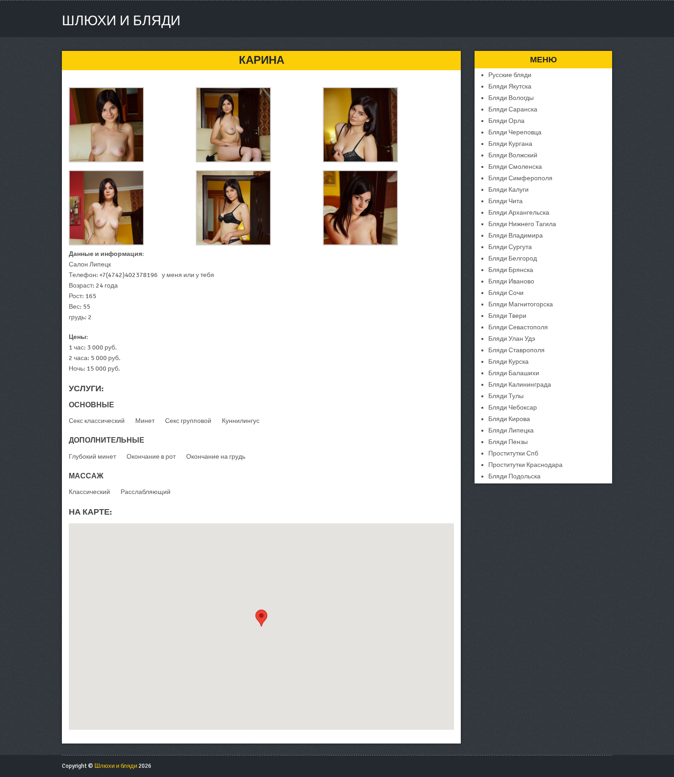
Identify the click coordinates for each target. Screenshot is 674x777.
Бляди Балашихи (513, 373)
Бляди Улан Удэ (511, 339)
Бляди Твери (507, 316)
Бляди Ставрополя (516, 350)
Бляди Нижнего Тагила (522, 224)
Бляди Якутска (509, 86)
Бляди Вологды (511, 98)
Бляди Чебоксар (512, 407)
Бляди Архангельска (518, 212)
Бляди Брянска (510, 270)
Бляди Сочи (506, 293)
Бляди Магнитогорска (520, 304)
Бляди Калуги (508, 190)
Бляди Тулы (506, 396)
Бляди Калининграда (519, 384)
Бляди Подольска (514, 476)
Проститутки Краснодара (525, 465)
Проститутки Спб (513, 453)
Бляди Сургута (510, 247)
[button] (261, 618)
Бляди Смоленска (515, 167)
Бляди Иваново (511, 281)
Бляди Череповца (514, 132)
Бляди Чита (505, 201)
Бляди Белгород (512, 258)
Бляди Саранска (512, 109)
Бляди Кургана (510, 144)
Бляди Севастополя (518, 327)
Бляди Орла (506, 121)
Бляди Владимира (515, 235)
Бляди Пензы (508, 442)
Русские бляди (509, 75)
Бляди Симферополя (520, 178)
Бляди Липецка (511, 430)
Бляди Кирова (509, 419)
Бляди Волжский (512, 155)
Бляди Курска (508, 362)
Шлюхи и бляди (121, 20)
